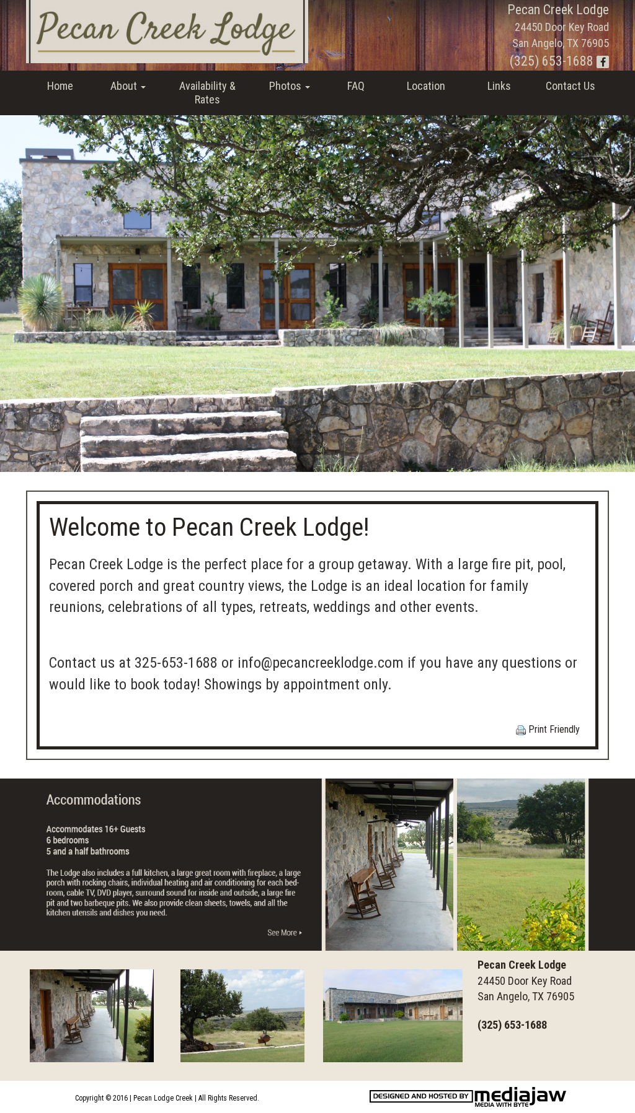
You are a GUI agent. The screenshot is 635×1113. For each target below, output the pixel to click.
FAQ (356, 85)
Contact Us (570, 85)
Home (60, 85)
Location (426, 85)
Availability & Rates (207, 92)
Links (499, 85)
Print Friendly (553, 729)
